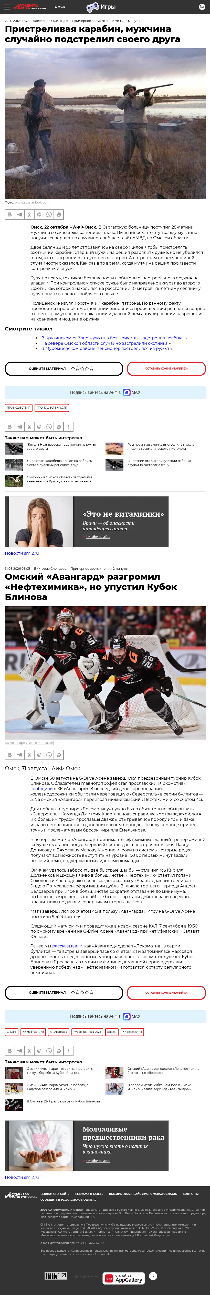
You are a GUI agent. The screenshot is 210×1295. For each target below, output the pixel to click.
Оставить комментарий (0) (166, 368)
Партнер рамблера (84, 1276)
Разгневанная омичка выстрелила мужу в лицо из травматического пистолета (161, 446)
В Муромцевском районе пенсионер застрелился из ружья (105, 348)
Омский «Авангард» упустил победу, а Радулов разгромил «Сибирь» (57, 1087)
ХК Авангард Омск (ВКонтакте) (29, 743)
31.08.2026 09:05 (17, 569)
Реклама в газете (89, 1194)
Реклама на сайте (54, 1194)
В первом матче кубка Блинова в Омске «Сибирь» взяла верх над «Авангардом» (159, 1087)
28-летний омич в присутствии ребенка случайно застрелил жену (159, 463)
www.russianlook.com (32, 202)
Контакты (190, 1194)
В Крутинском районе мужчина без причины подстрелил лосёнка (112, 338)
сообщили (41, 788)
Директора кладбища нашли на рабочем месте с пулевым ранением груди (59, 463)
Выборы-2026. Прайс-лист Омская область (143, 1194)
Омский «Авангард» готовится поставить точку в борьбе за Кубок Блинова (60, 1071)
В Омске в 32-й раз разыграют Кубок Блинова (63, 1101)
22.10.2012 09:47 (17, 21)
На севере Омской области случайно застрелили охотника (104, 343)
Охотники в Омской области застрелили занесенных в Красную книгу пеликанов (59, 479)
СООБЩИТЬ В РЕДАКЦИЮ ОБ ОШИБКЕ (68, 1200)
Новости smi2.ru (22, 553)
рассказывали (67, 946)
